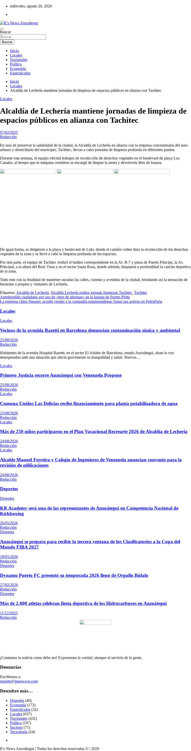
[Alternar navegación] (2, 29)
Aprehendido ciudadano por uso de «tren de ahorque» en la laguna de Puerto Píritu (65, 297)
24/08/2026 (9, 441)
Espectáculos (20, 73)
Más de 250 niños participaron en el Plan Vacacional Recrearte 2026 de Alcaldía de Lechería (94, 431)
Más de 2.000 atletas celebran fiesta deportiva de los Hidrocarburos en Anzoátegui (83, 603)
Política (16, 64)
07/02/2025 (9, 132)
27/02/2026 (9, 585)
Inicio (14, 51)
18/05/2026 (9, 557)
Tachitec (140, 292)
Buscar (5, 32)
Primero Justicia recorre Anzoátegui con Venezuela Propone (61, 375)
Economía (18, 68)
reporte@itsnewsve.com (19, 681)
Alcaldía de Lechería (32, 292)
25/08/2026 (9, 340)
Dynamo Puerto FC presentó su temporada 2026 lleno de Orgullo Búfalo (74, 575)
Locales (16, 55)
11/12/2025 (9, 613)
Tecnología (18, 732)
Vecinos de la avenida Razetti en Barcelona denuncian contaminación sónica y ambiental (90, 330)
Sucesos (16, 727)
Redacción (8, 137)
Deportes (9, 488)
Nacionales (18, 60)
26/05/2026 (9, 523)
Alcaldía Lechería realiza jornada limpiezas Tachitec (91, 292)
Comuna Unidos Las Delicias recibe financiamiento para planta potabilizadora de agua (89, 403)
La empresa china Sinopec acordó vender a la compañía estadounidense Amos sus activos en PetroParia (81, 301)
